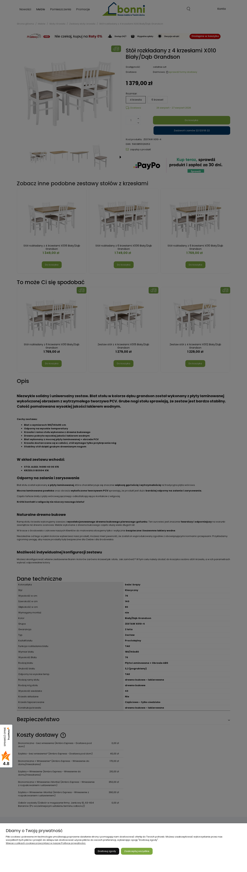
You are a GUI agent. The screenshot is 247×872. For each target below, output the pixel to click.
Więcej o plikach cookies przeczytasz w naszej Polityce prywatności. (46, 843)
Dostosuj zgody (107, 851)
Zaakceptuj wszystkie (136, 851)
